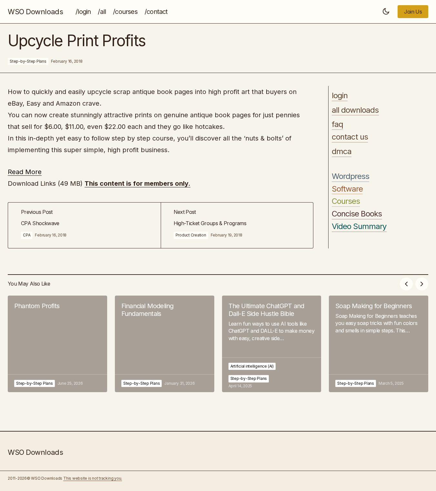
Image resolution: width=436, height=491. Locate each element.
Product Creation (191, 235)
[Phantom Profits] (57, 344)
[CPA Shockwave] (84, 225)
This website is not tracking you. (92, 478)
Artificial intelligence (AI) (252, 366)
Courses (346, 201)
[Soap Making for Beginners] (378, 344)
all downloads (355, 110)
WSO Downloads (35, 11)
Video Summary (359, 226)
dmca (341, 151)
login (340, 95)
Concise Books (357, 213)
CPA (26, 235)
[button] (386, 11)
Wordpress (350, 176)
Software (347, 188)
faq (337, 124)
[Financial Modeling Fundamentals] (164, 344)
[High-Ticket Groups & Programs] (237, 225)
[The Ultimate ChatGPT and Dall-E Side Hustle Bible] (271, 344)
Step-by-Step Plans (28, 61)
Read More (25, 172)
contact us (350, 136)
